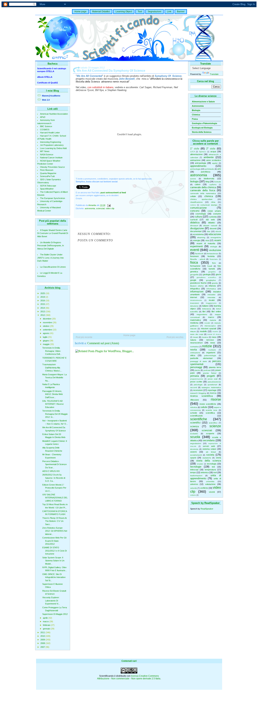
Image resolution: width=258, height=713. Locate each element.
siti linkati (211, 452)
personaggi (196, 367)
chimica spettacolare (201, 199)
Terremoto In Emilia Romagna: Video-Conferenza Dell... (52, 351)
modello (203, 331)
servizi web (209, 446)
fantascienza (212, 253)
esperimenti (196, 246)
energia (196, 240)
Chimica (196, 114)
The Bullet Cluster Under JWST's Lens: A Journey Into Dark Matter (50, 257)
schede (193, 413)
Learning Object (124, 11)
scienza (194, 426)
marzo (46, 621)
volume (193, 495)
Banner (181, 11)
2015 (43, 304)
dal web (210, 219)
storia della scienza (208, 460)
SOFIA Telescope (48, 186)
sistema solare (209, 449)
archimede (209, 169)
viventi (212, 492)
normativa (194, 347)
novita (193, 349)
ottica (192, 355)
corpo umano (214, 211)
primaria (194, 375)
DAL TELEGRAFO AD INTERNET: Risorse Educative (53, 404)
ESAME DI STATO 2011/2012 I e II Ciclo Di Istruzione (54, 550)
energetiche (216, 237)
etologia (213, 246)
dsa (208, 231)
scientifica (210, 413)
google (193, 280)
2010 (43, 636)
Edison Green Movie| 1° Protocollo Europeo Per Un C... (54, 488)
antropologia (200, 163)
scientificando (196, 416)
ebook (218, 231)
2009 (43, 639)
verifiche (204, 488)
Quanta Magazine (48, 173)
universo (194, 484)
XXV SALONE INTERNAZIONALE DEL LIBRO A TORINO (55, 497)
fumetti (212, 269)
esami (217, 240)
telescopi (194, 469)
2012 (43, 315)
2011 (43, 632)
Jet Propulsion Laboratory (52, 145)
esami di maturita (206, 243)
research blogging (198, 393)
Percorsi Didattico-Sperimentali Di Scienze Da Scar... (54, 464)
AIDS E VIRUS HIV (51, 471)
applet (215, 163)
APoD (42, 117)
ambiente (209, 157)
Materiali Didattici (101, 11)
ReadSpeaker (207, 509)
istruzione (194, 306)
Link (169, 11)
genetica (194, 271)
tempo (193, 472)
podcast (207, 370)
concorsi (194, 210)
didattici (211, 222)
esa (207, 240)
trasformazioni (196, 476)
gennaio (47, 629)
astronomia (198, 175)
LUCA (192, 152)
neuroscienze (196, 343)
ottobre (46, 326)
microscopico (210, 326)
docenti (213, 228)
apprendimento (198, 166)
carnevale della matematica (203, 193)
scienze (215, 426)
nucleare (212, 350)
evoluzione (215, 250)
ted (213, 467)
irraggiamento (211, 303)
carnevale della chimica (203, 187)
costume (217, 214)
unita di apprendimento (205, 477)
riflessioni (194, 400)
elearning (201, 237)
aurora (193, 179)
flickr (214, 263)
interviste (211, 297)
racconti (193, 387)
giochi (218, 274)
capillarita (212, 185)
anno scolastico (213, 160)
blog (207, 181)
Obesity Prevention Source (52, 167)
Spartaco (202, 152)
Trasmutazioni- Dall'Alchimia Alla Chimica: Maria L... (52, 367)
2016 (43, 300)
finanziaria (214, 259)
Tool (140, 11)
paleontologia (210, 355)
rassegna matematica (211, 387)
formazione (195, 266)
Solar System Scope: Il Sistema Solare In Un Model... (53, 560)
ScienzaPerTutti (47, 176)
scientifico (213, 423)
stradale (200, 464)
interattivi (211, 295)
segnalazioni (195, 443)
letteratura (206, 309)
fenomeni (194, 256)
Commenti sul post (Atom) (103, 343)
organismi (210, 352)
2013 (43, 311)
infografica (195, 288)
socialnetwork (196, 455)
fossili (209, 266)
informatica (211, 289)
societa (210, 454)
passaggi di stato (198, 361)
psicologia (198, 385)
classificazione (196, 202)
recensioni (197, 390)
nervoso (210, 340)
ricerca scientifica (201, 396)
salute (204, 407)
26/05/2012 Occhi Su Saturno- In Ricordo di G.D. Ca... (53, 478)
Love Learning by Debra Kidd (53, 148)
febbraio (47, 625)
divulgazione (197, 228)
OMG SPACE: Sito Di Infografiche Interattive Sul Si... (54, 577)
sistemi (193, 452)
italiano (205, 306)
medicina (194, 323)
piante (197, 370)
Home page (80, 11)
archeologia (195, 169)
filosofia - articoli (197, 259)
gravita (215, 283)
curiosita (213, 217)
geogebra (212, 272)
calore (197, 184)
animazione (195, 160)
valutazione (210, 484)
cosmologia (200, 214)
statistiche (206, 458)
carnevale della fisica (202, 190)
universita (210, 481)
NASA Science (46, 154)
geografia (194, 274)
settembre (48, 330)
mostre (215, 331)
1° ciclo (194, 148)
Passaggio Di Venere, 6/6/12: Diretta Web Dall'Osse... (52, 394)
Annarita (92, 205)
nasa (214, 337)
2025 (43, 293)
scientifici (195, 422)
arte (219, 169)
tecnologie (195, 466)
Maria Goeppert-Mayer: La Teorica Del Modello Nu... (54, 377)
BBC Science (46, 126)
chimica (208, 196)
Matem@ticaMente (51, 96)
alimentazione (196, 154)
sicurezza (194, 449)
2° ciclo (210, 148)
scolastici (194, 434)
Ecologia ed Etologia (202, 128)
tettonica (205, 472)
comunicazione (198, 207)
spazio (193, 458)
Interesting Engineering (50, 142)
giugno (46, 340)
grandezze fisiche (198, 283)
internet (193, 297)
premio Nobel (209, 373)
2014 (43, 308)
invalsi (212, 300)
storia (218, 458)
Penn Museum (46, 170)
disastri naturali (210, 225)
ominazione (195, 353)
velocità (193, 488)
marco (211, 317)
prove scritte (196, 382)
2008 (43, 643)
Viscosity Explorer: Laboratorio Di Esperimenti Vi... (51, 600)
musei (195, 337)
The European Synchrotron (52, 198)
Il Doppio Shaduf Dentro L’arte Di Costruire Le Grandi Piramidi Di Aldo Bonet (52, 233)
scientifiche (198, 419)
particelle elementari (201, 358)
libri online (216, 311)
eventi (194, 250)
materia (213, 320)
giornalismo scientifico (206, 277)
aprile (45, 618)
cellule (193, 196)
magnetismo (202, 314)
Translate (214, 74)
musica (205, 337)
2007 (43, 647)
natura (193, 340)
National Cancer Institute (51, 157)
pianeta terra (215, 367)
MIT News (44, 151)
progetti (211, 375)
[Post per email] (109, 205)
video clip (110, 208)
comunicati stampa (208, 205)
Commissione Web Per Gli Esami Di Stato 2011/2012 (54, 541)
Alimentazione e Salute (203, 101)
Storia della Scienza (201, 132)
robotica (193, 407)
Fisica (195, 119)
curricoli (193, 219)
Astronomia (198, 106)
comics (193, 205)
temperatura (210, 469)
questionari (212, 385)
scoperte (210, 433)
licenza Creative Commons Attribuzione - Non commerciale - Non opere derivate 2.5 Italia (128, 677)
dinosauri (194, 225)
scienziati (207, 430)
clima (213, 202)
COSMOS (44, 129)
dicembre (47, 319)
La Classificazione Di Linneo (53, 267)
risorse (216, 399)
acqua (213, 151)
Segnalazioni (154, 11)
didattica (194, 222)
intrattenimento (196, 300)
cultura (198, 216)
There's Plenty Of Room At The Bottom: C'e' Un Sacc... (54, 521)
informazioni (196, 291)
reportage (212, 390)
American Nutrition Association (54, 114)
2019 (43, 297)
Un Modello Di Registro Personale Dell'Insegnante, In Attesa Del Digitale (50, 245)
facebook (199, 253)
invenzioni (194, 303)
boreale (217, 182)
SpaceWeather (47, 189)
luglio (45, 337)
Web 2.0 (46, 100)
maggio (46, 344)
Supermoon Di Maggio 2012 (55, 614)
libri (203, 311)
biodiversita (209, 178)
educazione (215, 234)
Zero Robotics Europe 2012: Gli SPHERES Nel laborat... (54, 531)
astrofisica (205, 172)
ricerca (213, 393)
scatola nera (211, 410)
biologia (194, 181)
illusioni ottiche (197, 286)
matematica (195, 320)
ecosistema (198, 234)
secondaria (209, 440)
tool (215, 472)
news (212, 343)
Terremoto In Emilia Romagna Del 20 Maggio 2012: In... (55, 414)
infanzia (212, 286)
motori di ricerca (214, 334)
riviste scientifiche (207, 404)
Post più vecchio (175, 337)
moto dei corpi (196, 334)
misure (193, 331)
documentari (196, 231)
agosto (46, 333)
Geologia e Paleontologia (204, 123)
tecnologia (211, 464)
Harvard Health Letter (50, 132)
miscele (193, 329)
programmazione (196, 379)
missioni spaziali (208, 328)
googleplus (211, 280)
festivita (211, 256)
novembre (48, 322)
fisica (194, 262)
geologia (207, 274)
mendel (207, 323)
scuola (195, 437)
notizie (207, 346)
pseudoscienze (214, 382)
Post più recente (84, 337)
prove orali (213, 379)
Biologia (196, 110)
